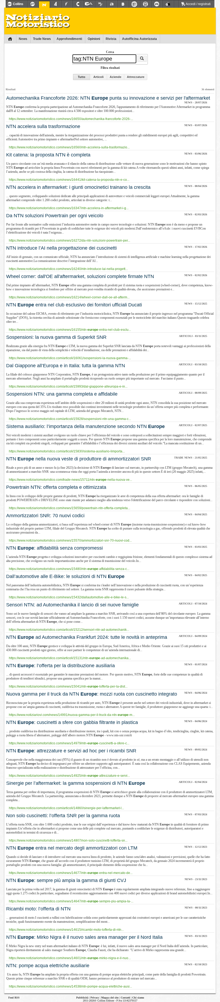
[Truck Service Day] (145, 4)
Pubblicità (82, 997)
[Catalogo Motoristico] (77, 4)
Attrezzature (135, 76)
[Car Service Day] (156, 4)
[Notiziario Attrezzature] (55, 4)
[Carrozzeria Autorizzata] (89, 4)
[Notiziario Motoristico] (44, 4)
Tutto (81, 76)
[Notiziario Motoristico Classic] (100, 4)
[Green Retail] (168, 4)
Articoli (98, 76)
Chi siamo (138, 997)
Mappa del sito (110, 997)
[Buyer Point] (123, 4)
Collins (18, 4)
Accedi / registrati (198, 4)
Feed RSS (14, 997)
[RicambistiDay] (134, 4)
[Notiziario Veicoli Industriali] (66, 4)
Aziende (115, 76)
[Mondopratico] (32, 4)
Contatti (125, 997)
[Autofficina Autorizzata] (111, 4)
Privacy (94, 997)
